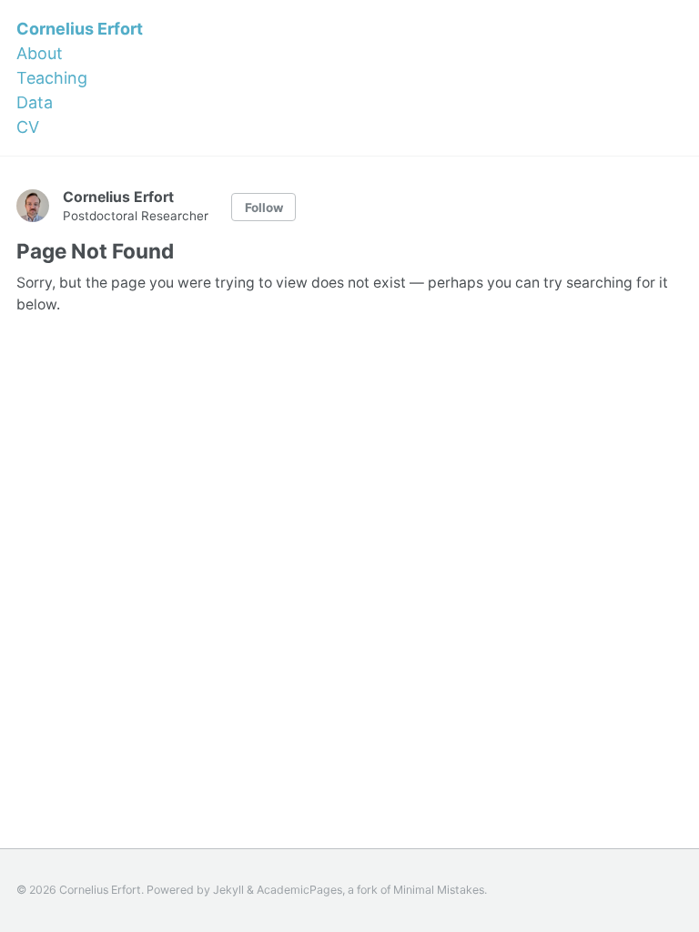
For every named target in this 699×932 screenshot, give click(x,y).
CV (27, 127)
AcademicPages (299, 890)
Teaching (51, 77)
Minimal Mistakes (438, 890)
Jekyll (228, 890)
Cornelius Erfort (79, 28)
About (39, 53)
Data (34, 102)
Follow (264, 207)
